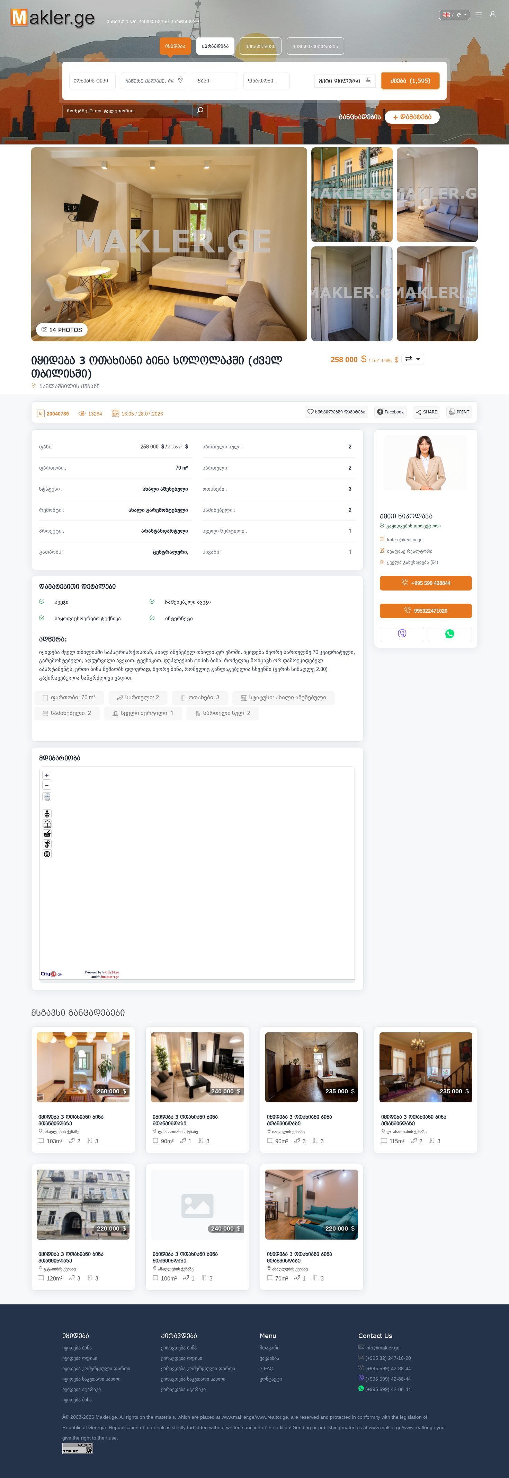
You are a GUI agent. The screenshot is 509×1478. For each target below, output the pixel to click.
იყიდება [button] (175, 46)
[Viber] (402, 634)
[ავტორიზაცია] (493, 15)
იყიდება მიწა (77, 1399)
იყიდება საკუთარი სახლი (91, 1379)
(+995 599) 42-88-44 (388, 1368)
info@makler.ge (382, 1347)
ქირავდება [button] (215, 46)
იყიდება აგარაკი (81, 1389)
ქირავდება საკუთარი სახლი (193, 1379)
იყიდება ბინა (77, 1347)
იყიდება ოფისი (79, 1358)
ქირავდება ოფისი (181, 1358)
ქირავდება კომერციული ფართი (198, 1368)
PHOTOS (65, 329)
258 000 (362, 359)
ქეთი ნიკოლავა (406, 516)
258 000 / (162, 446)
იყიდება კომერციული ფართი (96, 1368)
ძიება (410, 80)
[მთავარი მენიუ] (478, 15)
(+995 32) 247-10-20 (388, 1358)
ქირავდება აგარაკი (183, 1389)
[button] (261, 46)
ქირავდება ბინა (179, 1347)
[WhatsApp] (450, 634)
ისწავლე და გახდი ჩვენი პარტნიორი (153, 21)
